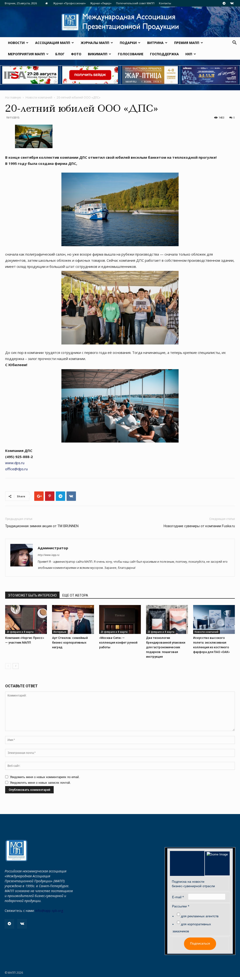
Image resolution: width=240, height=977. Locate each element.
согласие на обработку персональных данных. (150, 525)
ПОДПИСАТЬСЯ (167, 501)
